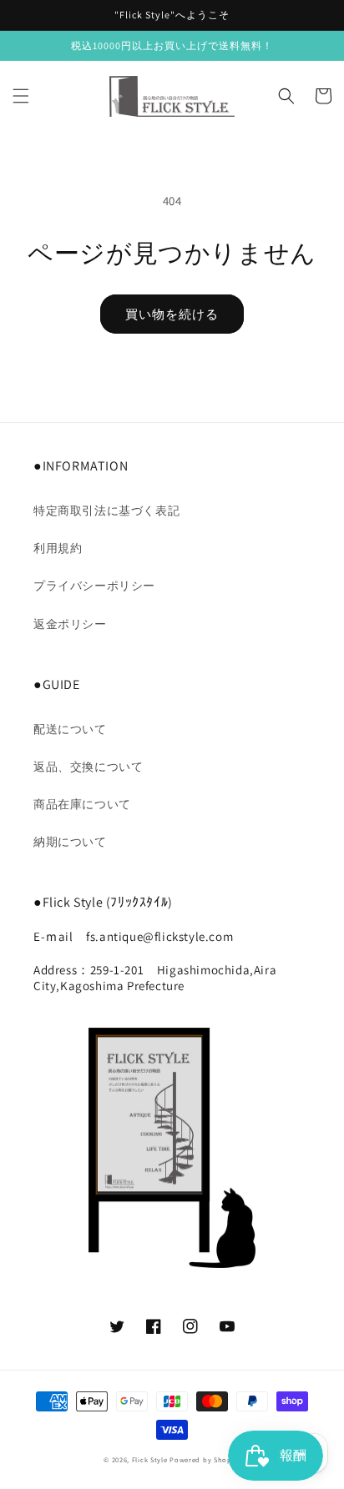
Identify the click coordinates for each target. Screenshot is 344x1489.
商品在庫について (82, 804)
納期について (70, 841)
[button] (21, 96)
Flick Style (150, 1459)
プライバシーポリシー (94, 585)
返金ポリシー (70, 623)
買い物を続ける (172, 314)
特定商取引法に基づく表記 (106, 510)
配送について (70, 729)
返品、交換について (88, 766)
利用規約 (57, 548)
